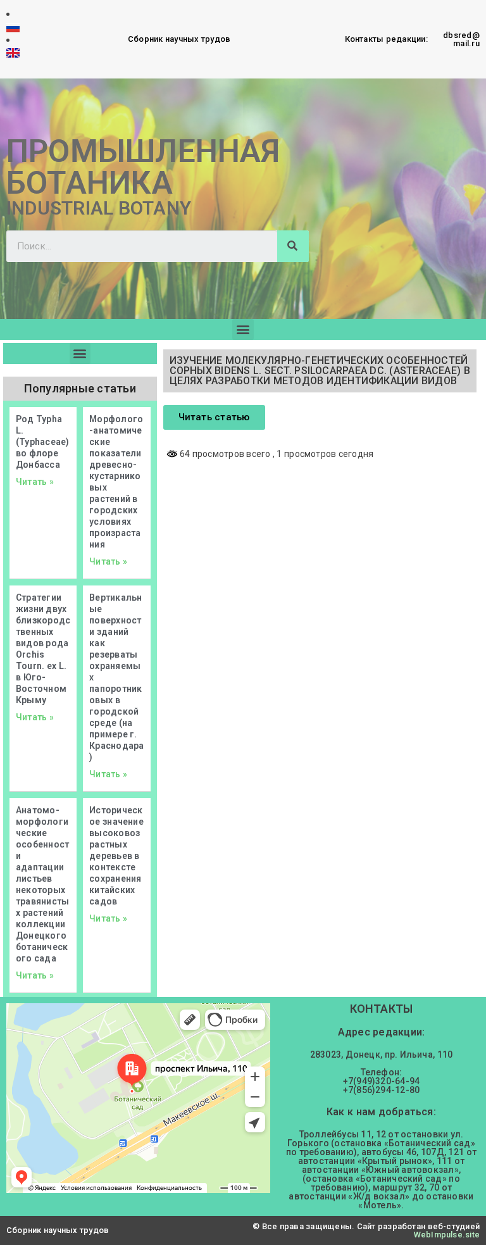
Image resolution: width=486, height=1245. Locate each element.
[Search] (293, 246)
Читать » (35, 482)
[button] (242, 329)
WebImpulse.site (447, 1234)
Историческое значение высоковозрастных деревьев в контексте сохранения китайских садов (116, 855)
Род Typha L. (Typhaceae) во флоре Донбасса (42, 442)
